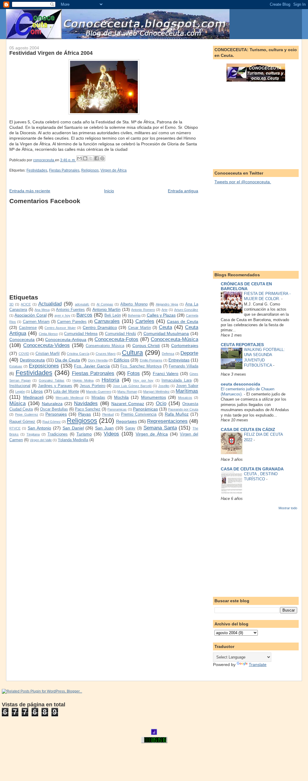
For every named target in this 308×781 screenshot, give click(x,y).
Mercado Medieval (69, 397)
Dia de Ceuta (67, 360)
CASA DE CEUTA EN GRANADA (252, 468)
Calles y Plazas (161, 315)
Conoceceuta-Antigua (65, 339)
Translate (257, 664)
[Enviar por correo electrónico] (79, 158)
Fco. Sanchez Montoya (141, 366)
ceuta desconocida (240, 384)
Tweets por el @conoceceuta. (242, 181)
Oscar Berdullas (54, 409)
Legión (20, 391)
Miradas (98, 397)
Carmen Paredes (72, 322)
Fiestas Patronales (64, 170)
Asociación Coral (30, 315)
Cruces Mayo (106, 353)
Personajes (56, 414)
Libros (37, 391)
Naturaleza (52, 403)
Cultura (132, 352)
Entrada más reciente (29, 190)
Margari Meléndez (156, 391)
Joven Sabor (187, 386)
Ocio (161, 403)
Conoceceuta (22, 339)
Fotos (133, 373)
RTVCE (14, 428)
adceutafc (82, 304)
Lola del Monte (66, 391)
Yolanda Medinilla (73, 440)
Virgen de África (113, 170)
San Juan (104, 428)
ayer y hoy (62, 315)
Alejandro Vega (167, 304)
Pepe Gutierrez (26, 414)
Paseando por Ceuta (183, 409)
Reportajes (126, 421)
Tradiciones (58, 434)
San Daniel (73, 428)
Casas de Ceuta (182, 321)
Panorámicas (145, 409)
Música (17, 403)
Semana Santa (160, 428)
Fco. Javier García (92, 366)
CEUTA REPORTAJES (242, 344)
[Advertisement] (103, 251)
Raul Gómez (51, 421)
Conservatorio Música (105, 346)
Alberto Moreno (133, 304)
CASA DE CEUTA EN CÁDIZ (248, 429)
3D (11, 304)
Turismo (84, 434)
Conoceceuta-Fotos (116, 339)
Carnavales (107, 321)
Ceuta (165, 327)
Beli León (112, 315)
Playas (84, 414)
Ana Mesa (42, 309)
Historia (110, 380)
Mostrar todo (288, 508)
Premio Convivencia (138, 414)
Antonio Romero (143, 309)
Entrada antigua (183, 190)
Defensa (168, 353)
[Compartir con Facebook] (97, 158)
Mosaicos (185, 397)
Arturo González (186, 309)
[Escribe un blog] (85, 158)
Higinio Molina (83, 380)
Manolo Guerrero (98, 391)
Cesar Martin (139, 328)
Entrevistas (178, 360)
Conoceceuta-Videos (46, 345)
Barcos (84, 315)
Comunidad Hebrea (80, 334)
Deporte (189, 353)
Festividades (36, 170)
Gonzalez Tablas (52, 380)
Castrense (28, 328)
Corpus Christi (146, 345)
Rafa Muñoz (177, 414)
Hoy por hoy (143, 380)
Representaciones (167, 421)
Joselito (163, 386)
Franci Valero (165, 373)
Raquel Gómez (22, 422)
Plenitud (108, 414)
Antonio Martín (106, 309)
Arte (165, 309)
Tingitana (33, 434)
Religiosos (90, 170)
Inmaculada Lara (177, 380)
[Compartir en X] (91, 158)
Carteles (144, 321)
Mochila (121, 397)
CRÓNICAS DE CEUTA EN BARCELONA (246, 286)
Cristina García (78, 353)
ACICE (26, 304)
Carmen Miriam (36, 322)
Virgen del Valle (41, 440)
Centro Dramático (100, 327)
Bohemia (134, 315)
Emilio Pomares (151, 360)
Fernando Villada (183, 366)
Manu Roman (127, 391)
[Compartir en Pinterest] (102, 158)
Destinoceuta (32, 360)
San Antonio (39, 428)
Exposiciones (44, 366)
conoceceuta (44, 160)
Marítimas (187, 391)
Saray (130, 428)
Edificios (121, 360)
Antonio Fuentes (70, 310)
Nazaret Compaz (127, 403)
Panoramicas (117, 409)
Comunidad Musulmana (166, 333)
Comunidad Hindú (120, 334)
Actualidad (50, 304)
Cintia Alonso (48, 334)
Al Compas (105, 304)
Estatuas (15, 366)
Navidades (86, 403)
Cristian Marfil (47, 354)
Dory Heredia (98, 360)
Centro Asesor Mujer (60, 328)
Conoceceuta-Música (174, 339)
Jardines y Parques (55, 386)
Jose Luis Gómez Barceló (132, 386)
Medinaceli (33, 397)
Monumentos (153, 397)
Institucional (19, 386)
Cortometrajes (184, 345)
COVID (24, 353)
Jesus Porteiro (92, 386)
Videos (111, 434)
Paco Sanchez (87, 409)
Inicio (109, 190)
